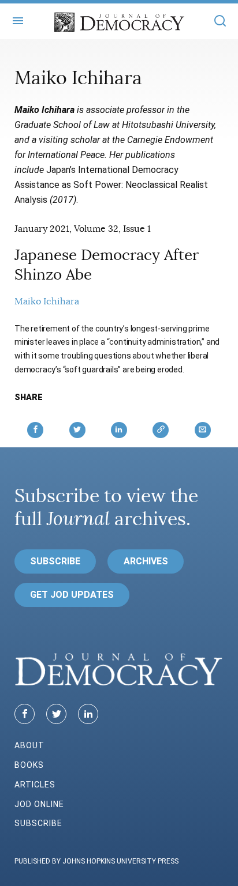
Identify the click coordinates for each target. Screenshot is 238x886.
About (29, 745)
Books (29, 765)
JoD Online (39, 804)
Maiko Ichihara (46, 301)
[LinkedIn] (88, 714)
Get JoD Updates (72, 594)
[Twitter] (56, 714)
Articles (34, 784)
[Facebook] (24, 714)
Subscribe (55, 561)
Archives (146, 561)
